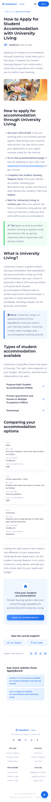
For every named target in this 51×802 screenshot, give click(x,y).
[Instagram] (25, 740)
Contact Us (38, 753)
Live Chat (38, 761)
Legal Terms (38, 780)
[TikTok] (31, 740)
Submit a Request (38, 757)
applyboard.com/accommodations (25, 165)
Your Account (12, 772)
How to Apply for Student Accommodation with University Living (23, 694)
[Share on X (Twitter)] (31, 653)
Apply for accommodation (25, 617)
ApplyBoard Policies (38, 772)
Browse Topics (13, 757)
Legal (38, 797)
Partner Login (12, 780)
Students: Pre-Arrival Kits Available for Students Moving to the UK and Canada (25, 681)
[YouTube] (19, 740)
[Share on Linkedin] (45, 653)
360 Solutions (22, 11)
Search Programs (13, 753)
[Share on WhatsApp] (41, 653)
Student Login (12, 776)
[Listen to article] (44, 794)
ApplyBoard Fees (38, 776)
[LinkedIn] (13, 740)
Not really (38, 642)
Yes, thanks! (15, 642)
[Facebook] (37, 740)
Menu (43, 4)
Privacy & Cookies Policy (21, 797)
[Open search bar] (35, 4)
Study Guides (13, 761)
